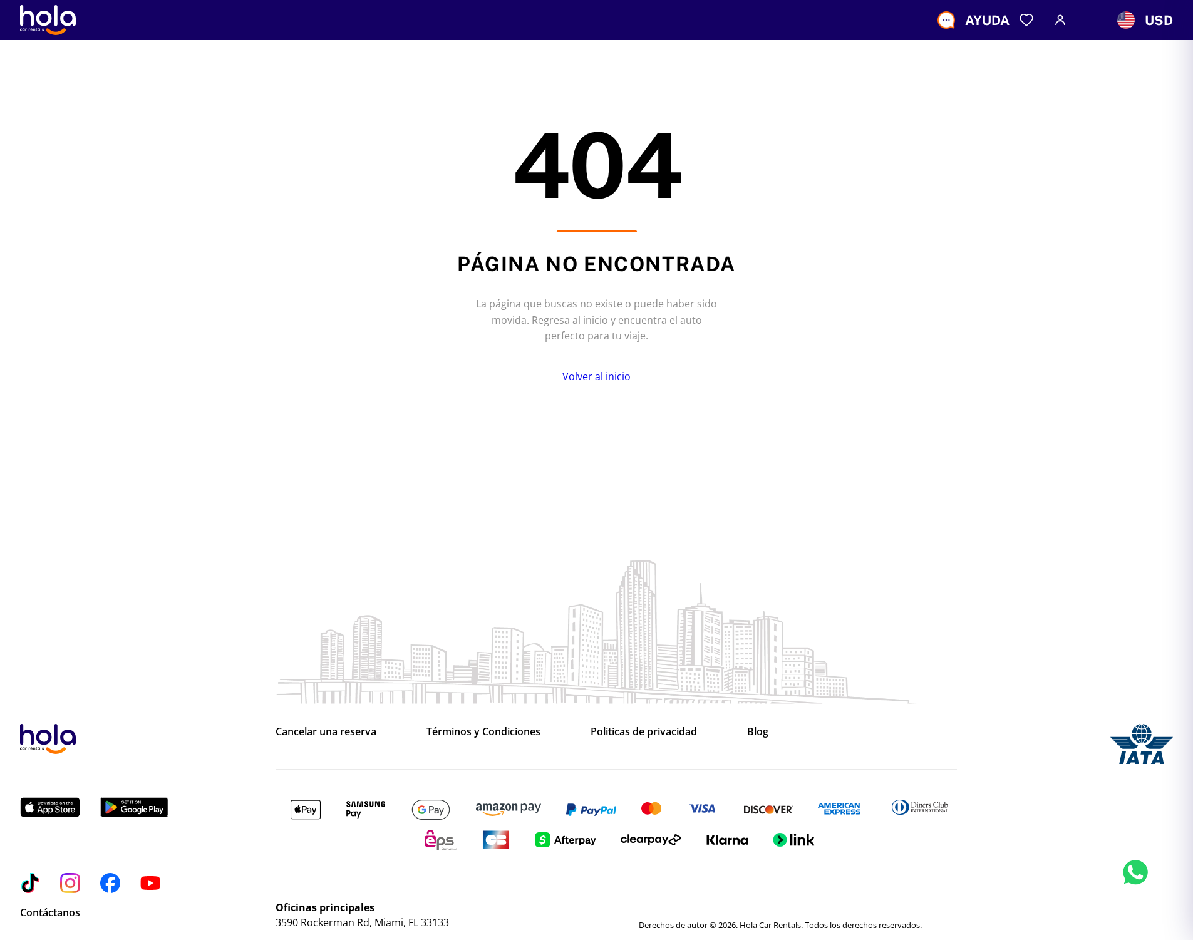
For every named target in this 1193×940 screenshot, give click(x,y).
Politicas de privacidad (644, 731)
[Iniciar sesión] (1060, 20)
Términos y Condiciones (483, 731)
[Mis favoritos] (1026, 20)
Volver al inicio (596, 376)
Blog (757, 731)
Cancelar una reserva (326, 731)
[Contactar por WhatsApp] (1135, 886)
